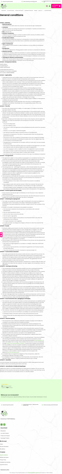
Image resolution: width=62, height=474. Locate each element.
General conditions (4, 455)
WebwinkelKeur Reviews (33, 472)
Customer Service (47, 10)
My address (2, 449)
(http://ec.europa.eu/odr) (13, 352)
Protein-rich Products (19, 10)
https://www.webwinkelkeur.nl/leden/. (15, 343)
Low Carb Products (10, 10)
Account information (4, 446)
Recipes (35, 10)
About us (40, 10)
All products (4, 10)
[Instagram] (2, 424)
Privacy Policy (3, 459)
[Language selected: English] (46, 6)
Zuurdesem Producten (29, 10)
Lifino (8, 469)
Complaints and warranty (5, 462)
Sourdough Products (5, 438)
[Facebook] (4, 424)
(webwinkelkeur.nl (39, 340)
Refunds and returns (4, 457)
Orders (1, 444)
